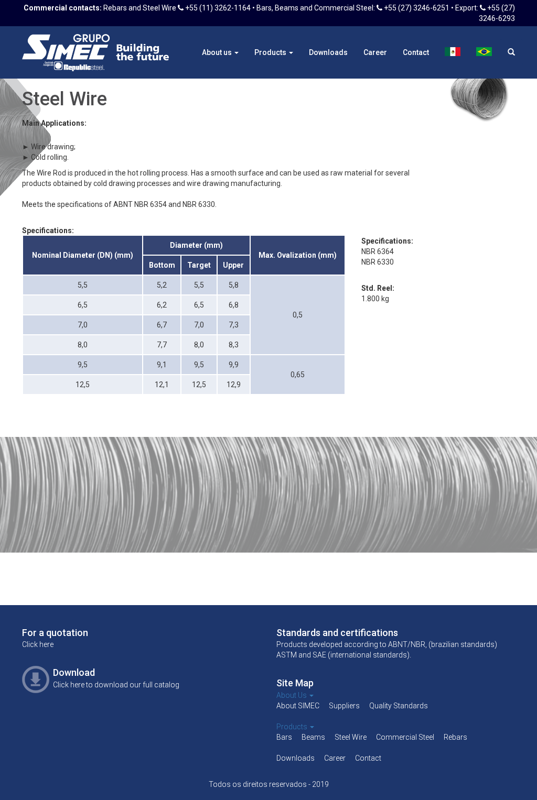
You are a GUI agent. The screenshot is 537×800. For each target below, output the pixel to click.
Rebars (455, 737)
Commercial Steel (405, 737)
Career (375, 52)
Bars (284, 737)
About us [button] (217, 52)
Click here (37, 644)
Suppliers (344, 706)
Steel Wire (351, 737)
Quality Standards (398, 706)
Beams (313, 737)
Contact (416, 52)
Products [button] (271, 52)
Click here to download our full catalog (116, 685)
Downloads (328, 52)
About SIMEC (297, 706)
